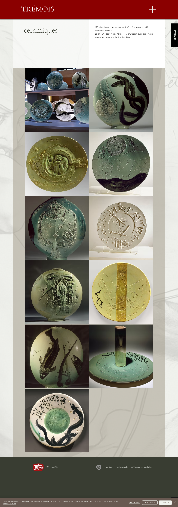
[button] (152, 9)
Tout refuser (149, 502)
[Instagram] (98, 467)
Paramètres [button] (134, 502)
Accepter (165, 502)
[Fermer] (174, 502)
